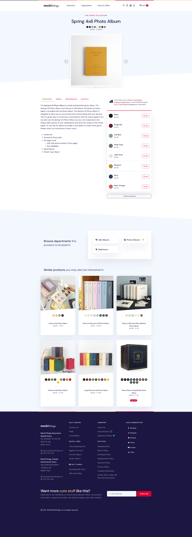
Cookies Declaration (106, 471)
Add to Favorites (130, 196)
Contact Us (73, 427)
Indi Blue (117, 134)
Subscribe (145, 493)
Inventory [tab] (85, 99)
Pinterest (134, 438)
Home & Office (104, 5)
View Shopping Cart (77, 446)
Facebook (134, 428)
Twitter (133, 442)
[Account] (134, 5)
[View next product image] (126, 61)
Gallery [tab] (59, 99)
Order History (74, 458)
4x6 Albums (103, 240)
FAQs (71, 431)
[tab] (85, 87)
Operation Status (105, 435)
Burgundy (118, 124)
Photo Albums (133, 240)
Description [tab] (47, 99)
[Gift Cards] (130, 5)
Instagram (134, 433)
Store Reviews (104, 431)
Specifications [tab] (71, 99)
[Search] (123, 5)
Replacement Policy (106, 458)
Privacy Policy (103, 467)
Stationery (71, 5)
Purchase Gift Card (77, 469)
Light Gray (118, 155)
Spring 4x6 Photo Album (96, 21)
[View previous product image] (66, 61)
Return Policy (103, 450)
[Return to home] (51, 5)
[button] (96, 60)
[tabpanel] (72, 128)
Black (116, 114)
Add (147, 116)
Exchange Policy (104, 454)
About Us (101, 427)
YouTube (133, 447)
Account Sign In (75, 454)
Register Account (76, 450)
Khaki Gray (118, 145)
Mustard (117, 165)
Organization (86, 5)
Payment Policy (104, 463)
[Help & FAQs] (127, 5)
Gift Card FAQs (75, 473)
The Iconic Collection (96, 15)
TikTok (133, 452)
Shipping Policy (104, 446)
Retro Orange (119, 185)
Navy (116, 175)
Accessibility (74, 435)
